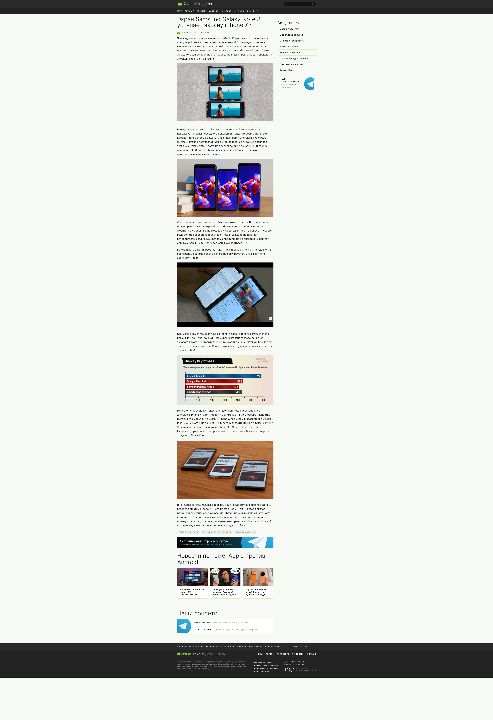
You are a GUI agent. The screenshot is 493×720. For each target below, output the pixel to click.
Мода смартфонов (290, 52)
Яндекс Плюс (287, 70)
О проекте (283, 653)
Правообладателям (261, 671)
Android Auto (214, 647)
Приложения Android (190, 647)
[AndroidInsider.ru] (196, 4)
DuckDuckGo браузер (291, 35)
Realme (201, 11)
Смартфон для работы (292, 40)
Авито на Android (289, 46)
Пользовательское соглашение (266, 668)
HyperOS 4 (255, 647)
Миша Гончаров (298, 662)
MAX (179, 11)
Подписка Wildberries (277, 647)
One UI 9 (239, 11)
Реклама (311, 653)
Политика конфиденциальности (266, 665)
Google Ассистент (289, 29)
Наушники (253, 11)
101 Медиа (300, 665)
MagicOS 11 (300, 647)
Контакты (297, 653)
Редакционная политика (263, 662)
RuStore (226, 11)
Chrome (189, 11)
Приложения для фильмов (294, 58)
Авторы (270, 653)
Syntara (213, 11)
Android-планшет (235, 647)
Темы (259, 653)
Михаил (189, 32)
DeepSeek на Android (291, 64)
